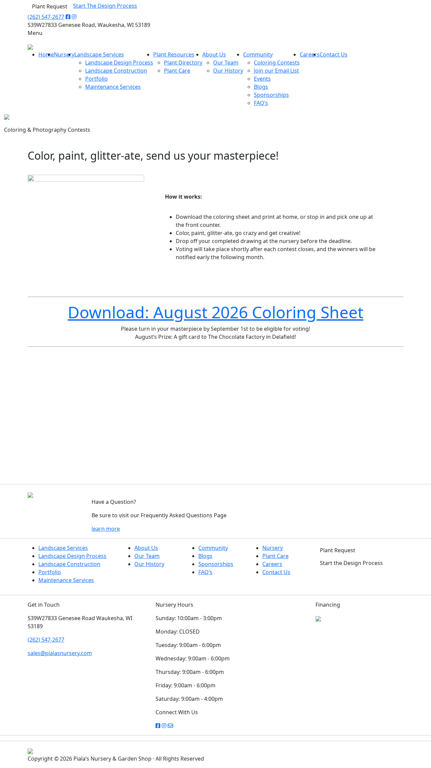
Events (262, 78)
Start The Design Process (105, 5)
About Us (214, 54)
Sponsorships (271, 94)
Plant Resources (173, 54)
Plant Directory (183, 62)
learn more (106, 528)
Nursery (64, 54)
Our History (228, 70)
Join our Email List (276, 70)
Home (46, 54)
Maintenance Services (113, 86)
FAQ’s (261, 103)
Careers (310, 54)
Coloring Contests (277, 62)
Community (258, 54)
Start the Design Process (351, 563)
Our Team (225, 62)
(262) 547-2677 (46, 17)
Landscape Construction (116, 70)
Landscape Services (99, 54)
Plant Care (177, 70)
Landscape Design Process (119, 62)
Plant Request (49, 6)
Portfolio (96, 78)
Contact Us (333, 54)
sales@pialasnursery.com (60, 653)
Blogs (261, 86)
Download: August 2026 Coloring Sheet (215, 312)
